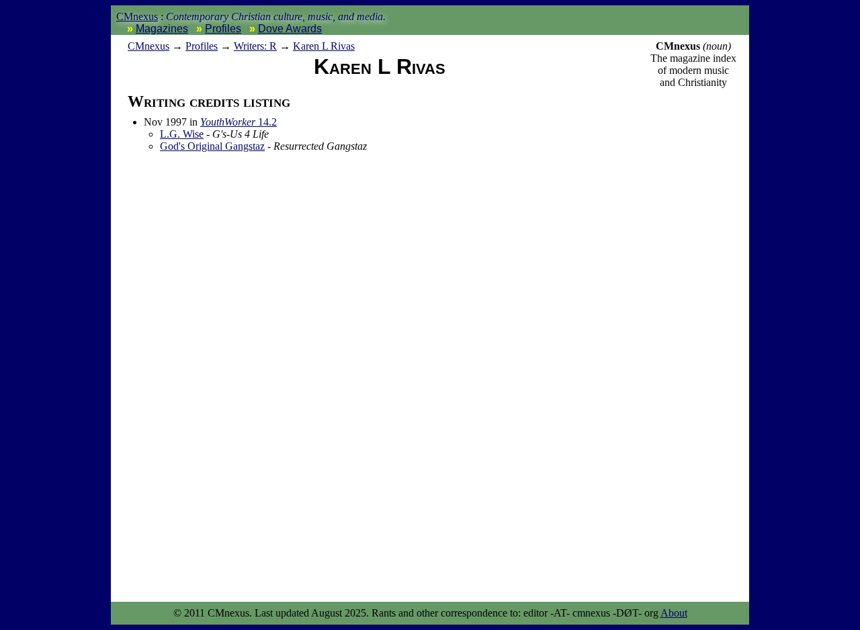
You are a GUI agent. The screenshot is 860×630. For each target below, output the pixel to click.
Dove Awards (290, 28)
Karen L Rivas (324, 46)
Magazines (162, 28)
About (673, 613)
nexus (148, 46)
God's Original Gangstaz (212, 146)
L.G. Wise (182, 134)
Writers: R (255, 46)
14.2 (238, 122)
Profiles (223, 28)
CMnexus (137, 16)
